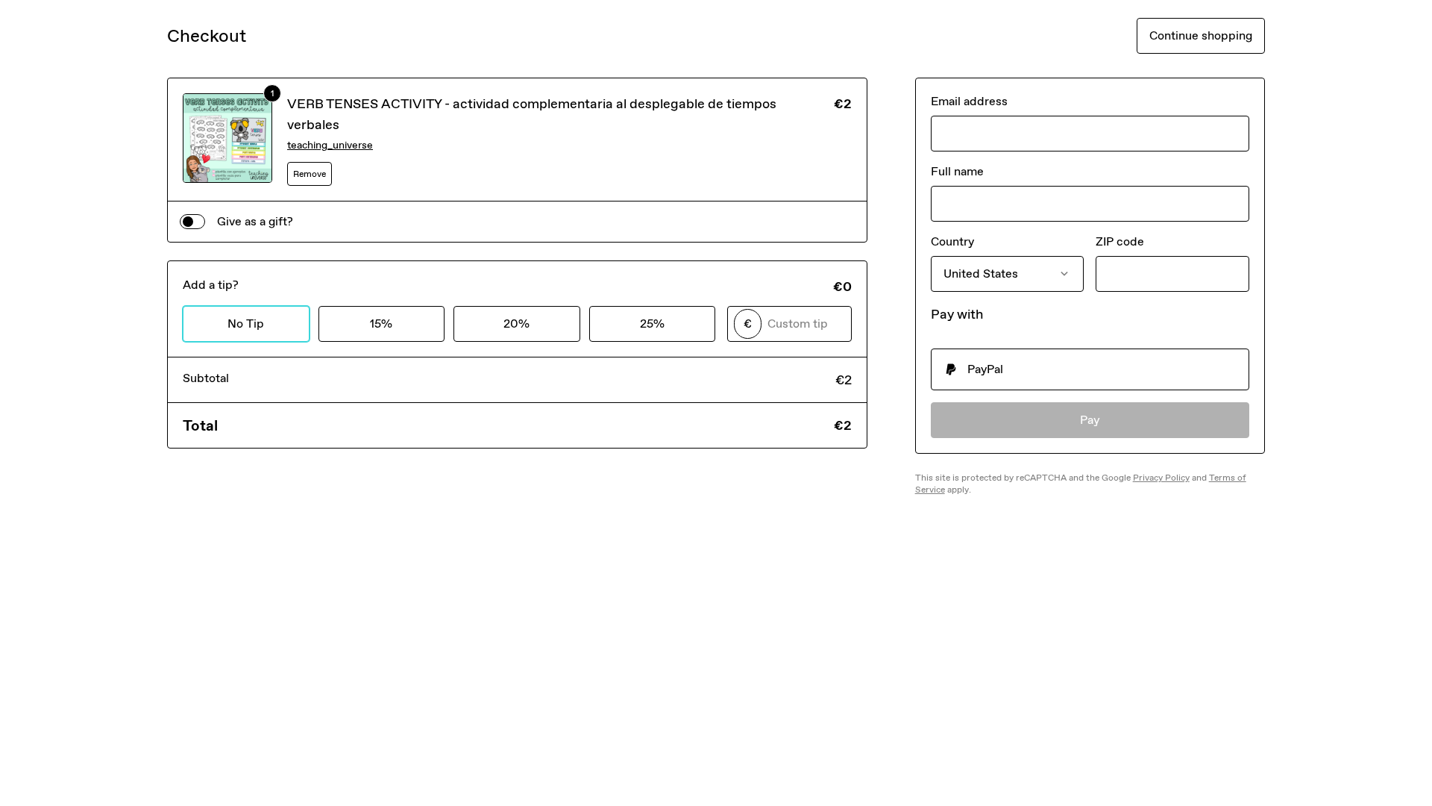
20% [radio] (516, 323)
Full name (957, 171)
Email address (969, 101)
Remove (309, 174)
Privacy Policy (1161, 477)
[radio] (1090, 369)
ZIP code (1120, 241)
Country (952, 241)
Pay (1090, 420)
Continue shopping (1200, 35)
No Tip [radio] (245, 323)
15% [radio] (381, 323)
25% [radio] (652, 323)
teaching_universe (330, 145)
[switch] (192, 221)
